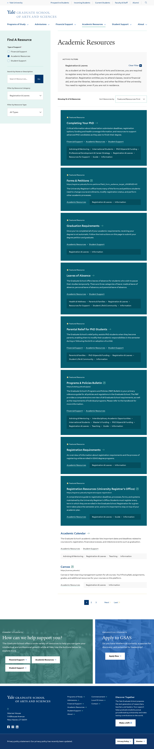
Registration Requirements (84, 449)
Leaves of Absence (79, 275)
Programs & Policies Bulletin (85, 382)
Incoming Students (82, 3)
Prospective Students (60, 3)
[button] (146, 2)
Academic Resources (92, 24)
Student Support (120, 24)
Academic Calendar (73, 533)
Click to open (26, 23)
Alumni (136, 3)
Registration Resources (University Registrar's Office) (101, 488)
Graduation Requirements (83, 225)
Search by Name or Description (20, 71)
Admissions (41, 24)
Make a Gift (124, 723)
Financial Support (64, 24)
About (141, 24)
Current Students (102, 3)
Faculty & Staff (121, 3)
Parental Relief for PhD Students (87, 329)
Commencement (98, 697)
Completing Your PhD (81, 123)
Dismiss (139, 741)
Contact (94, 704)
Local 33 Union (97, 700)
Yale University (16, 3)
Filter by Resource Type (16, 105)
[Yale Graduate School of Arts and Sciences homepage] (31, 14)
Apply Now (114, 656)
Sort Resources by (106, 99)
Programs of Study (16, 24)
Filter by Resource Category (18, 88)
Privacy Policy (123, 741)
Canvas (66, 566)
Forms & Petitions (78, 180)
